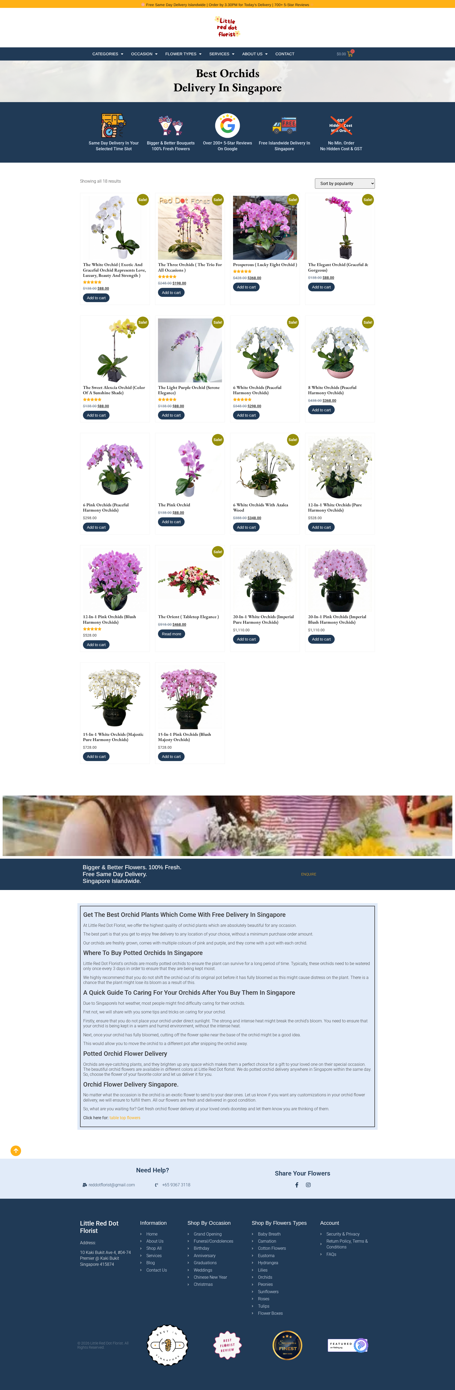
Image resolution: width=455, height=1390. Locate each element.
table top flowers (125, 1117)
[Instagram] (308, 1185)
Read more (171, 634)
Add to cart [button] (96, 298)
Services (219, 54)
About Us (252, 54)
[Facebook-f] (296, 1185)
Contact (284, 54)
